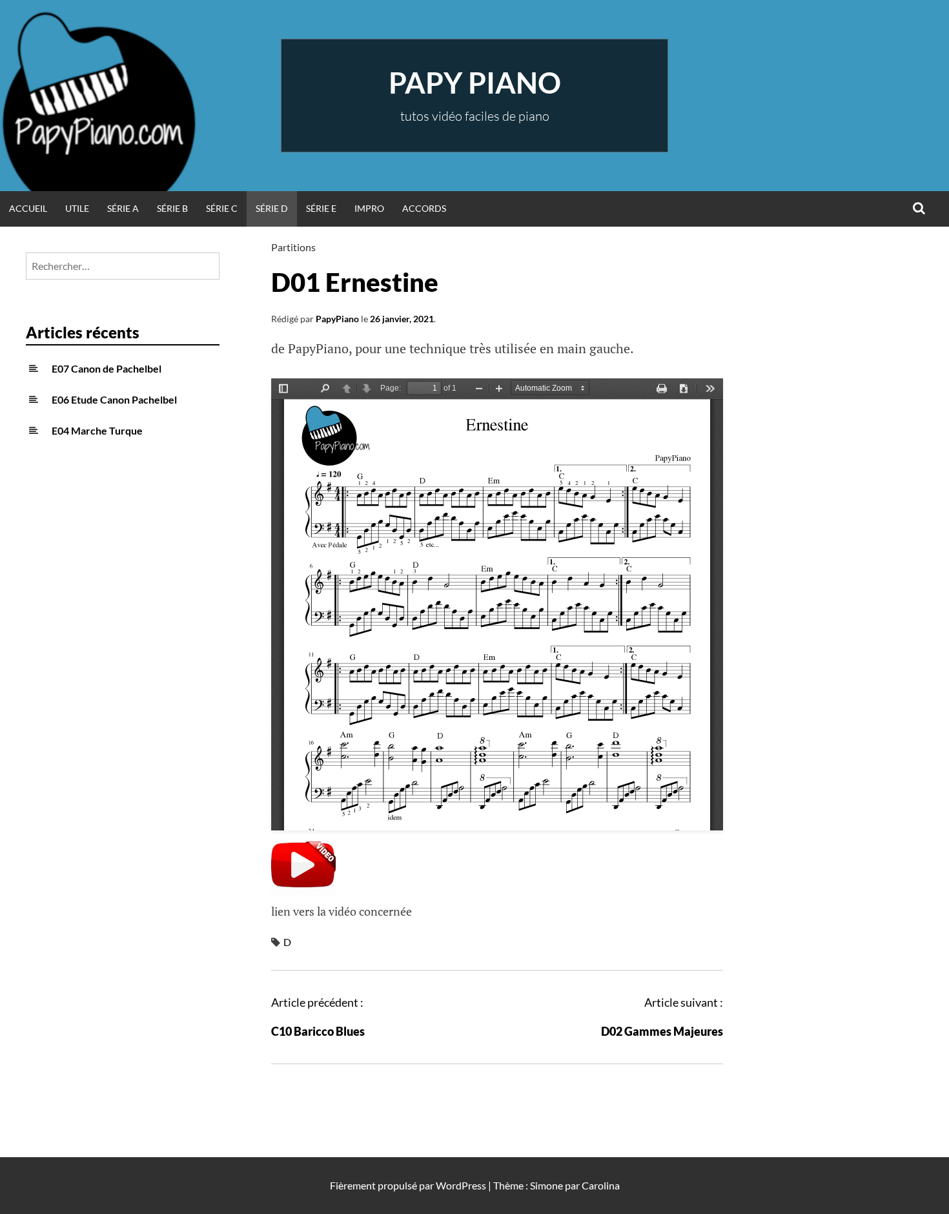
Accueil (28, 208)
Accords (424, 208)
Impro (369, 208)
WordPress (461, 1185)
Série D (272, 208)
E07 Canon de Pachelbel (106, 368)
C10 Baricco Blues (318, 1031)
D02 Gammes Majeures (662, 1031)
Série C (222, 208)
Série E (321, 208)
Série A (123, 208)
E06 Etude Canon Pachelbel (114, 399)
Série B (172, 208)
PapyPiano (337, 318)
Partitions (293, 247)
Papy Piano (475, 82)
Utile (77, 208)
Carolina (601, 1185)
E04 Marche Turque (97, 430)
